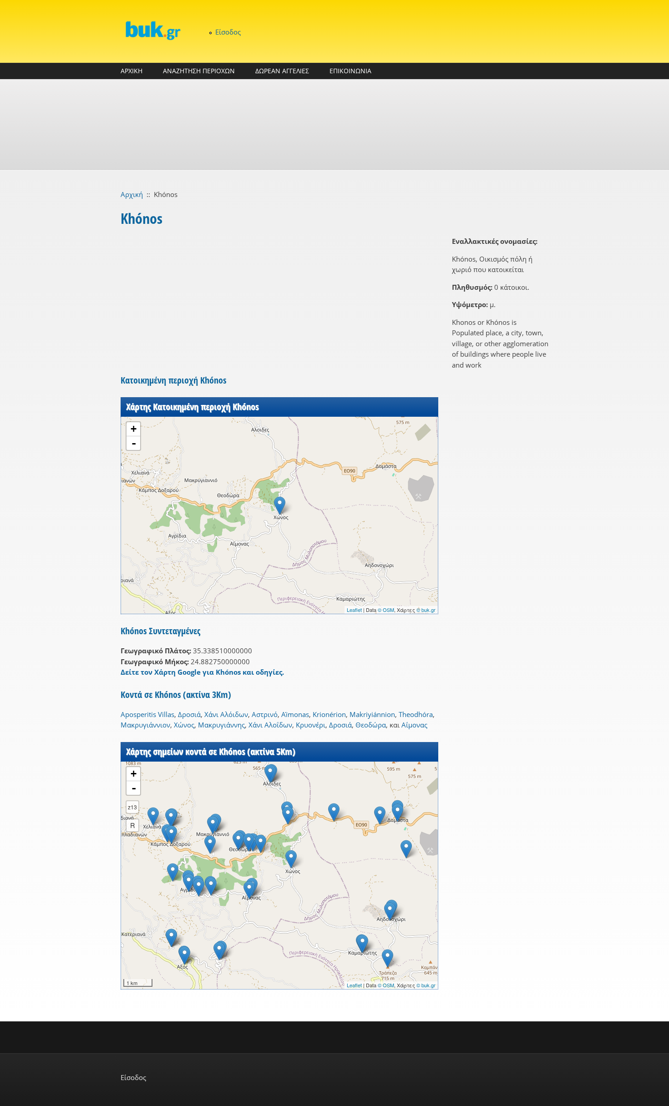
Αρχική (132, 194)
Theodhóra (416, 714)
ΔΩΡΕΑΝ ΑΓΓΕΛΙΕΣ (282, 70)
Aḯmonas (295, 714)
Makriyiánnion (372, 714)
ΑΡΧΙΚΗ (131, 70)
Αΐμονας (414, 724)
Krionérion (329, 714)
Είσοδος (228, 31)
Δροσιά (189, 714)
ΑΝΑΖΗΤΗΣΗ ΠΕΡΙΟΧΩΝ (199, 70)
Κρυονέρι (310, 724)
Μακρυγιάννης (221, 724)
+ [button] (134, 428)
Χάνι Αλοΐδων (270, 724)
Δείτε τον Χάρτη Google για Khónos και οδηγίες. (202, 672)
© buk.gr (426, 609)
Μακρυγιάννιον (145, 724)
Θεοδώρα (370, 724)
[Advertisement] (334, 124)
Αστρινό (265, 714)
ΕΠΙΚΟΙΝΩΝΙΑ (350, 70)
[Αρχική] (152, 30)
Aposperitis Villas (147, 714)
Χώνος (184, 724)
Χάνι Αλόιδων (226, 714)
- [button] (134, 443)
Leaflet (354, 609)
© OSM (386, 609)
